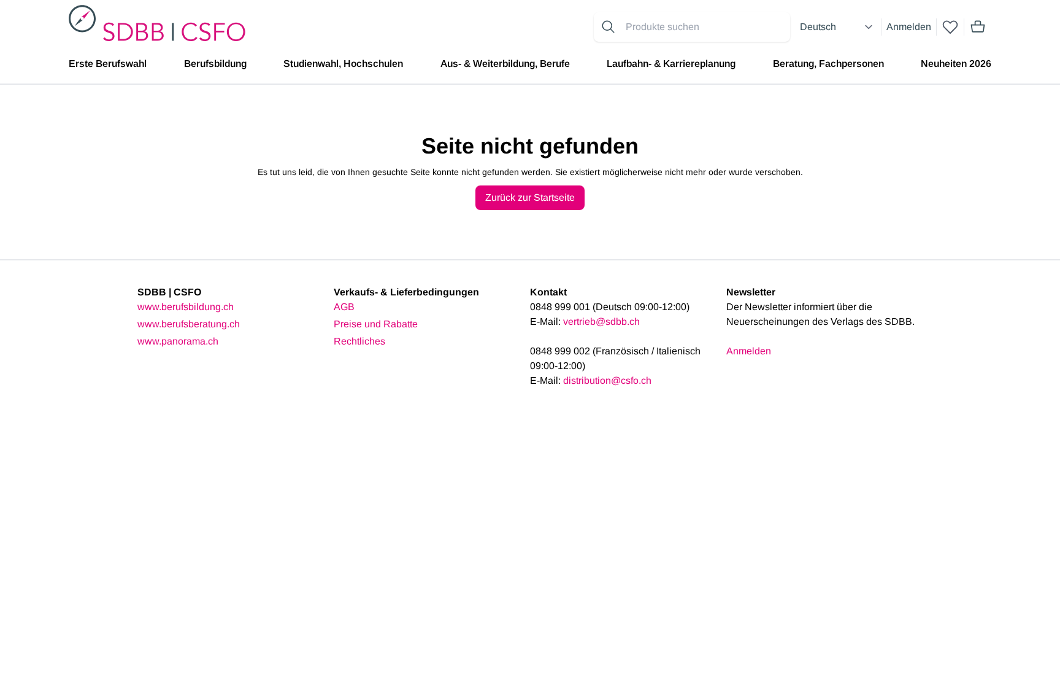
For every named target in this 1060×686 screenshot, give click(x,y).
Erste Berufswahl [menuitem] (108, 63)
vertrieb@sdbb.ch (601, 321)
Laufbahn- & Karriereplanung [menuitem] (671, 63)
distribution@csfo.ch (607, 380)
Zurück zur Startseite (530, 197)
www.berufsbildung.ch (185, 307)
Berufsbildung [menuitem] (215, 63)
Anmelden (908, 26)
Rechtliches (359, 341)
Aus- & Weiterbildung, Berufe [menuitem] (505, 63)
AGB (344, 307)
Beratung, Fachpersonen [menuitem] (828, 63)
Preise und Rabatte (376, 324)
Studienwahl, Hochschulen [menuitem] (343, 63)
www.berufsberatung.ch (188, 324)
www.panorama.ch (177, 341)
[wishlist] (950, 27)
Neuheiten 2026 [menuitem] (956, 63)
